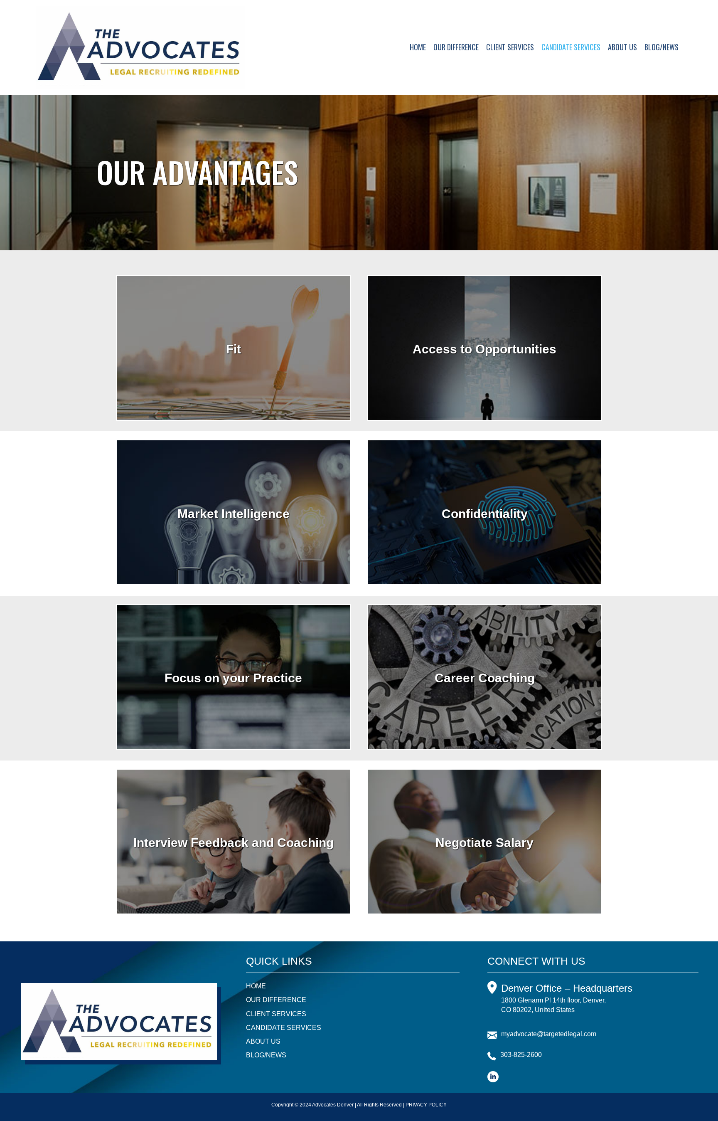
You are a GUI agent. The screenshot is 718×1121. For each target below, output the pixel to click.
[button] (493, 1076)
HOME (418, 47)
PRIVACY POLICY (426, 1105)
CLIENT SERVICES (510, 47)
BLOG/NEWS (661, 47)
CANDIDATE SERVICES (570, 47)
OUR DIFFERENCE (456, 47)
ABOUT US (622, 47)
